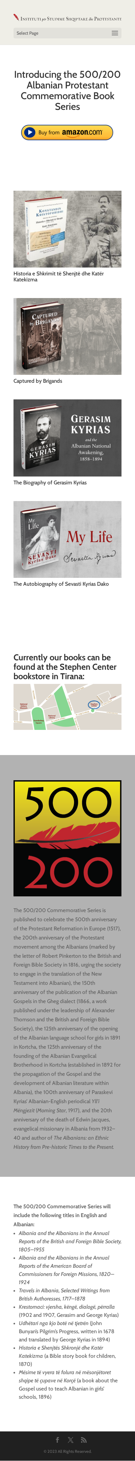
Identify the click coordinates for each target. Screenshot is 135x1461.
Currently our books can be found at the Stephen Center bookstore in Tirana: (65, 666)
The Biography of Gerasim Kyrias (50, 482)
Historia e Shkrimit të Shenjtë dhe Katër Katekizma (59, 276)
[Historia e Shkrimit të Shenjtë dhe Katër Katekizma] (68, 229)
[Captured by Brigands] (68, 336)
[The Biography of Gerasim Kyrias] (68, 437)
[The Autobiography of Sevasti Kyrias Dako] (68, 539)
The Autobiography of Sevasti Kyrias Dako (61, 584)
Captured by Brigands (38, 381)
